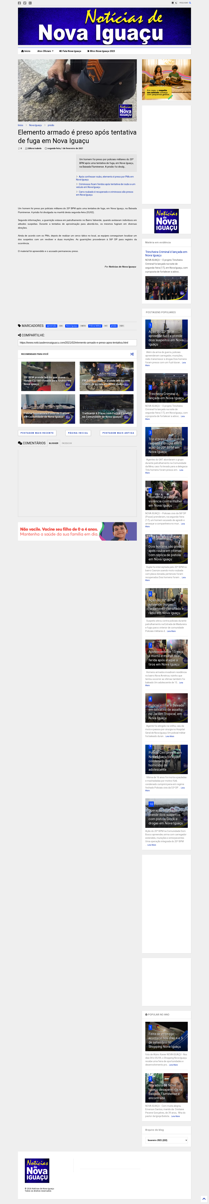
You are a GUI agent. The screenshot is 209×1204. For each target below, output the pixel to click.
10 (151, 804)
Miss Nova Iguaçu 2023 (102, 51)
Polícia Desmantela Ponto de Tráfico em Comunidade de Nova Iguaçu (46, 415)
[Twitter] (24, 3)
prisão (51, 125)
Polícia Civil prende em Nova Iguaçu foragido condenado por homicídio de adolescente (165, 761)
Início (27, 51)
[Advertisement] (45, 177)
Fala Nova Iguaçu (71, 51)
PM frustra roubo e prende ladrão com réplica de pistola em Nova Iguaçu (106, 382)
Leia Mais (171, 631)
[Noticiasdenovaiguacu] (35, 3)
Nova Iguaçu (35, 125)
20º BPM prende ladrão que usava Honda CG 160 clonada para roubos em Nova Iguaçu (47, 381)
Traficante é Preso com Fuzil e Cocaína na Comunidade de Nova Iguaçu (106, 415)
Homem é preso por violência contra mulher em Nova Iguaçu (165, 501)
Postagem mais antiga (118, 433)
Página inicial (78, 433)
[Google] (30, 3)
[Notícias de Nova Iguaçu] (104, 43)
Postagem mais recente (37, 433)
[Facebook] (19, 3)
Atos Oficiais (44, 51)
